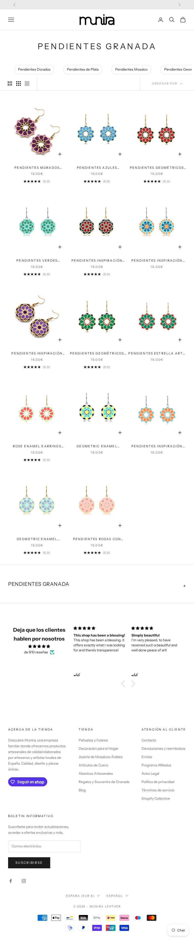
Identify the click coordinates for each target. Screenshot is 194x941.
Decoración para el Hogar (98, 748)
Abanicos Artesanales (96, 773)
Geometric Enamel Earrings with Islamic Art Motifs (37, 539)
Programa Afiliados (156, 765)
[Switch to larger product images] (10, 83)
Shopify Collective (155, 798)
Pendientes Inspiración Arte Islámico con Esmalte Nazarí (97, 261)
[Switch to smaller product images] (18, 83)
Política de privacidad (157, 782)
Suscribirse (29, 863)
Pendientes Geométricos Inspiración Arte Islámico (97, 353)
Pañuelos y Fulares (93, 740)
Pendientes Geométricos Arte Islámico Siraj (157, 168)
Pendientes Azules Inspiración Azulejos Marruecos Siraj (97, 168)
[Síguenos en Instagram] (23, 880)
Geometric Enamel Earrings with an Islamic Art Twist (97, 446)
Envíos (146, 757)
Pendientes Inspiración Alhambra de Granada (157, 446)
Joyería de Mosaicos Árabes (101, 757)
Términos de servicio (157, 790)
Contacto (148, 740)
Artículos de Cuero (93, 765)
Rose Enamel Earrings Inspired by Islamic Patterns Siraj (37, 446)
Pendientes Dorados (34, 69)
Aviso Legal (150, 773)
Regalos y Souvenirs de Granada (104, 782)
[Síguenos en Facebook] (10, 880)
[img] (39, 646)
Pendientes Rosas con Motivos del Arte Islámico (97, 539)
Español (115, 896)
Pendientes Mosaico (131, 69)
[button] (124, 683)
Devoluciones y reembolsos (163, 748)
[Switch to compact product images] (27, 83)
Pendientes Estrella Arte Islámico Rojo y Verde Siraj (156, 353)
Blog (82, 790)
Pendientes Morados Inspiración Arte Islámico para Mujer (37, 168)
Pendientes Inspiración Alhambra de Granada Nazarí (157, 261)
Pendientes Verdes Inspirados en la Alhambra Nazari (37, 261)
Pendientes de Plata (83, 69)
